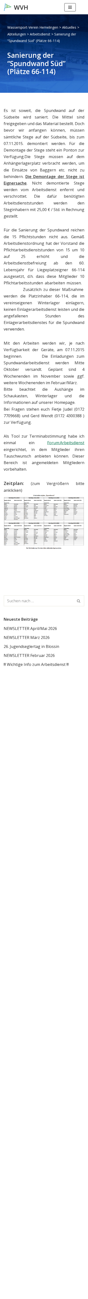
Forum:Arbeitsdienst (65, 442)
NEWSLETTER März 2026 (27, 637)
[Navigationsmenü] (70, 7)
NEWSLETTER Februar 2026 (29, 655)
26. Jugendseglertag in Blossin (31, 646)
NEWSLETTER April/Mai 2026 (30, 628)
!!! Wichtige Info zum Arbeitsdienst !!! (36, 664)
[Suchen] (80, 7)
